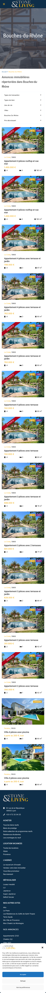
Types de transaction (11, 95)
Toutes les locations (10, 848)
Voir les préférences (23, 987)
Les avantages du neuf (12, 838)
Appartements (8, 936)
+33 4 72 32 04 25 (13, 814)
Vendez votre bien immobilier (14, 868)
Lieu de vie (8, 105)
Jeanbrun (6, 891)
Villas (5, 943)
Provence (6, 854)
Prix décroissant (10, 120)
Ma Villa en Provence (11, 920)
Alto (4, 907)
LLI (4, 888)
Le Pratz (6, 911)
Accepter (23, 974)
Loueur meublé (9, 884)
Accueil (4, 72)
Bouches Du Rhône (11, 115)
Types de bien (9, 100)
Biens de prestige (10, 828)
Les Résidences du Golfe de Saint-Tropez (19, 914)
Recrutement (8, 874)
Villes (6, 110)
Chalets (6, 939)
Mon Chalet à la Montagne (13, 923)
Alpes (5, 851)
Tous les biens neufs (11, 825)
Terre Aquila (8, 917)
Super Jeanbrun (9, 894)
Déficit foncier (8, 897)
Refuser (23, 981)
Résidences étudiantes (12, 834)
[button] (42, 947)
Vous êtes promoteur (11, 871)
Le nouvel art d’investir (12, 865)
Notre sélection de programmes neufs (17, 831)
